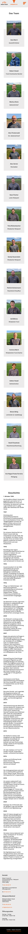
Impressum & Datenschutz (14, 931)
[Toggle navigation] (24, 3)
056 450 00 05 (7, 904)
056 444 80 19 (7, 885)
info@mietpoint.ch (7, 907)
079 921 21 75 (7, 892)
